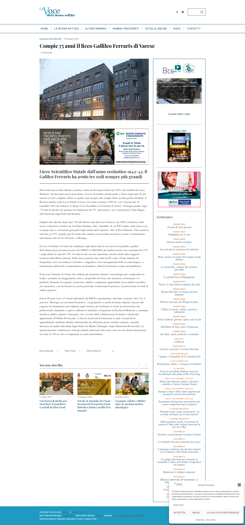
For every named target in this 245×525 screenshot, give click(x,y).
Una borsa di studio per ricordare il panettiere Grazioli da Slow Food (53, 404)
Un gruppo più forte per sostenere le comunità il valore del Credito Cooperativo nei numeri (179, 461)
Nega (196, 512)
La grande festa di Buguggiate (179, 277)
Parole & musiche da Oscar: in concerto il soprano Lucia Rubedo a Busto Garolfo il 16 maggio (94, 405)
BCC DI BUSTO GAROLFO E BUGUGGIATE (128, 516)
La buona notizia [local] (50, 39)
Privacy (65, 512)
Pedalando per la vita (179, 234)
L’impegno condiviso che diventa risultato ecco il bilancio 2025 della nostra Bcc (179, 450)
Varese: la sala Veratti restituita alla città (179, 284)
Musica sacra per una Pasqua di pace (179, 301)
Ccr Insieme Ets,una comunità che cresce (179, 441)
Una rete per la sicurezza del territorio (179, 249)
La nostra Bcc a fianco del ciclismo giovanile (179, 268)
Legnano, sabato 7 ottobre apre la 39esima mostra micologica (130, 404)
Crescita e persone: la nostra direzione (179, 349)
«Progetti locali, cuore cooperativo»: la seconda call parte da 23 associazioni (179, 413)
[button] (239, 484)
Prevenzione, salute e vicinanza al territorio (179, 364)
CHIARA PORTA (68, 516)
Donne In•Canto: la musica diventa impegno (179, 293)
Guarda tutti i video (179, 114)
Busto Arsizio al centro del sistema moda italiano (179, 258)
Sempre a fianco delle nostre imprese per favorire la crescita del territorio (179, 393)
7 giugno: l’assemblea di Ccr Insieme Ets (179, 356)
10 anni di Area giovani (179, 227)
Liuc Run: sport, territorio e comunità (179, 334)
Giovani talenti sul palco (179, 242)
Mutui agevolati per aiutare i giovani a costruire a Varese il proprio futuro (179, 382)
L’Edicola (179, 341)
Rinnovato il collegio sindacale (179, 472)
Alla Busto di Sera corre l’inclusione (179, 326)
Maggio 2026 (179, 131)
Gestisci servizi (178, 504)
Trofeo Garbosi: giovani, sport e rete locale (179, 319)
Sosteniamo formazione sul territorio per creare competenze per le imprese (179, 403)
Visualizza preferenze (223, 512)
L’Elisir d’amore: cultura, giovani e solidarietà (179, 310)
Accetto (179, 95)
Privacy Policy (211, 519)
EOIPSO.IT (100, 516)
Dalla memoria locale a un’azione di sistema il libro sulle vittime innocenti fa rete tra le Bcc (179, 424)
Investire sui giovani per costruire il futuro (179, 434)
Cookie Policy (200, 519)
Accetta (179, 512)
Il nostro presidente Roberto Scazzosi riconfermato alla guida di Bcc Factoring (179, 372)
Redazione (47, 52)
